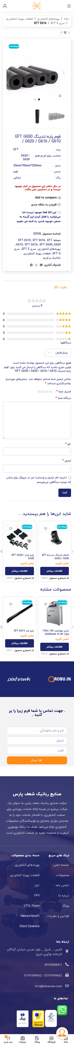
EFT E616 (40, 23)
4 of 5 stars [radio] (41, 391)
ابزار (36, 885)
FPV (36, 895)
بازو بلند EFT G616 (24, 631)
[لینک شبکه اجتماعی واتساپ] (36, 265)
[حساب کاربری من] (5, 6)
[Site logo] (37, 6)
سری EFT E (58, 23)
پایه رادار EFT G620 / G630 (23, 557)
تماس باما (62, 885)
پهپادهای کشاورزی (48, 19)
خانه (66, 19)
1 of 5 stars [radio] (50, 391)
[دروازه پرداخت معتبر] (38, 1018)
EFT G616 (31, 245)
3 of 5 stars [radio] (44, 391)
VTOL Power (31, 906)
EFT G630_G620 (50, 245)
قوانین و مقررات (58, 916)
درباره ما (63, 895)
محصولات (62, 875)
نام (68, 444)
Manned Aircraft (29, 916)
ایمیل (66, 461)
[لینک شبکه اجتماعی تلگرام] (31, 265)
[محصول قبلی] (69, 33)
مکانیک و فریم (52, 258)
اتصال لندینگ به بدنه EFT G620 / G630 (55, 557)
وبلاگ (65, 906)
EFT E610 (24, 240)
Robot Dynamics (29, 926)
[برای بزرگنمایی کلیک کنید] (60, 96)
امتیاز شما (63, 391)
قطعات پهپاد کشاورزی (19, 19)
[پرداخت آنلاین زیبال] (23, 1018)
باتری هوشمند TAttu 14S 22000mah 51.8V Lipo (56, 632)
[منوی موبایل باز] (69, 6)
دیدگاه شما (63, 398)
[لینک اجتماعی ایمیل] (41, 265)
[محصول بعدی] (61, 33)
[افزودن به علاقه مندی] (45, 528)
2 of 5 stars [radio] (47, 391)
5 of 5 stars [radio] (38, 391)
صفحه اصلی (61, 865)
